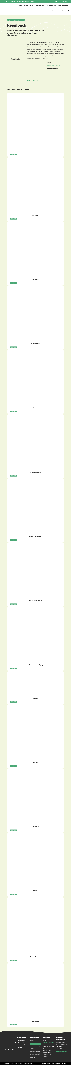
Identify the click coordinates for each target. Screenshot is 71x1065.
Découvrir (13, 154)
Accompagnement (40, 5)
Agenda (67, 10)
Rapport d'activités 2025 (57, 1063)
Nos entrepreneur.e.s (52, 5)
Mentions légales (46, 1063)
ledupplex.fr (30, 1063)
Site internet (52, 68)
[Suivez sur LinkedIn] (63, 1)
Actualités (51, 10)
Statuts (65, 1063)
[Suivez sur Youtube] (66, 1)
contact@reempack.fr (53, 65)
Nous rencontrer (60, 10)
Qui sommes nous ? (28, 5)
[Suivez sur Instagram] (59, 1)
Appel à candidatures (63, 5)
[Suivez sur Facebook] (56, 1)
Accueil (20, 5)
